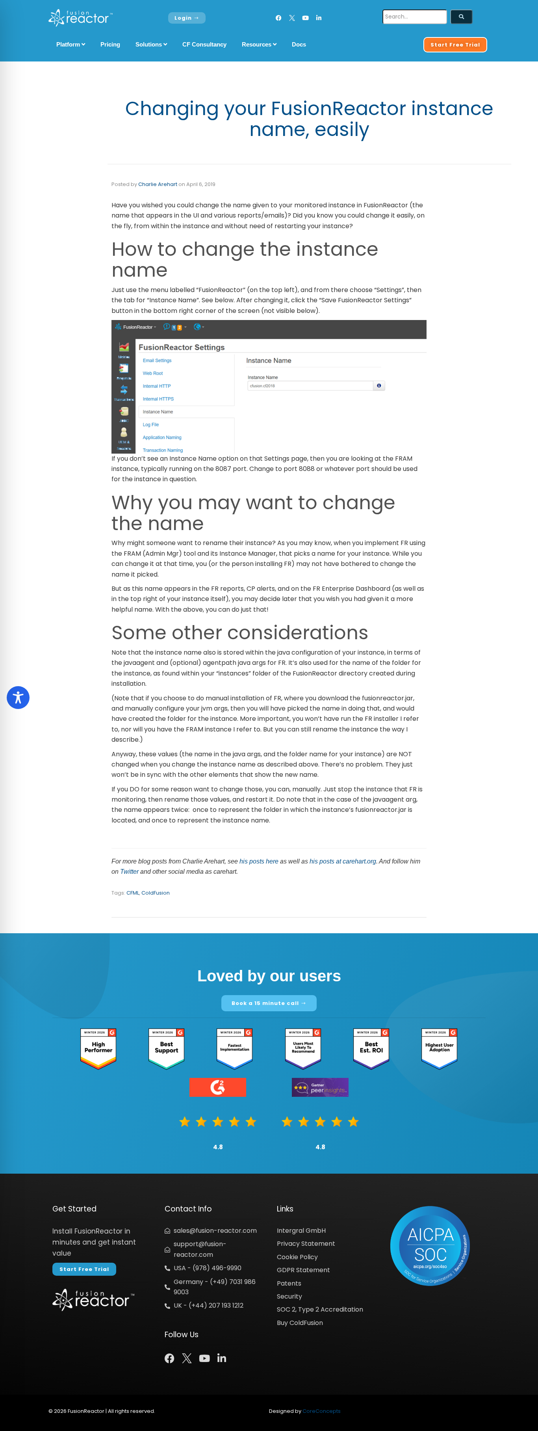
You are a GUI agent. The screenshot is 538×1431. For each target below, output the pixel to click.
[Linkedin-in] (319, 18)
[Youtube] (305, 18)
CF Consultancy (204, 44)
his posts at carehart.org (343, 861)
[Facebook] (279, 18)
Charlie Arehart (157, 184)
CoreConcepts (321, 1411)
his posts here (258, 861)
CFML (132, 893)
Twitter (129, 871)
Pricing (110, 44)
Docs (299, 44)
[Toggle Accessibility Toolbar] (18, 697)
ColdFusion (155, 893)
